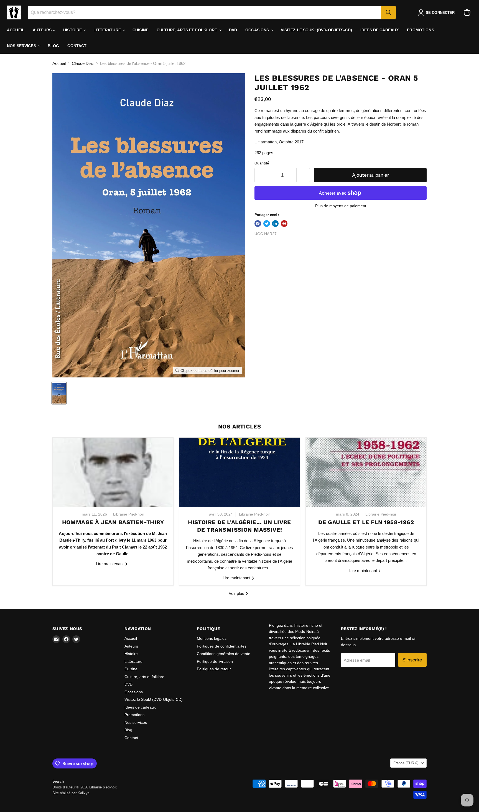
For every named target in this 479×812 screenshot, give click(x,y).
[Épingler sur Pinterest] (284, 223)
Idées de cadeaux (379, 30)
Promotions (420, 30)
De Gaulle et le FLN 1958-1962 (366, 522)
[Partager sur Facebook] (257, 223)
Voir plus (237, 593)
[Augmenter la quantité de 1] (303, 175)
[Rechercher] (388, 12)
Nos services (22, 46)
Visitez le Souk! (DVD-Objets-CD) (316, 30)
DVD (233, 30)
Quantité (261, 163)
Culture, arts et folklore (187, 30)
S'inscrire (412, 660)
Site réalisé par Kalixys (71, 793)
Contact (76, 46)
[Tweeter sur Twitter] (266, 223)
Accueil (15, 30)
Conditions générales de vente (223, 653)
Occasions (257, 30)
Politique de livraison (215, 661)
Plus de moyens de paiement (340, 206)
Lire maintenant (110, 563)
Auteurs (43, 30)
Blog (53, 46)
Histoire (73, 30)
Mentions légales (211, 638)
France (405, 763)
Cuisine (140, 30)
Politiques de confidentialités (221, 646)
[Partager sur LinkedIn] (275, 223)
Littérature (107, 30)
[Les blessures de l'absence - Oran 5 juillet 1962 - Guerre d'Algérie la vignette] (59, 393)
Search (58, 781)
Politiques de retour (214, 669)
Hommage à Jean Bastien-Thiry (113, 522)
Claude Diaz (83, 63)
